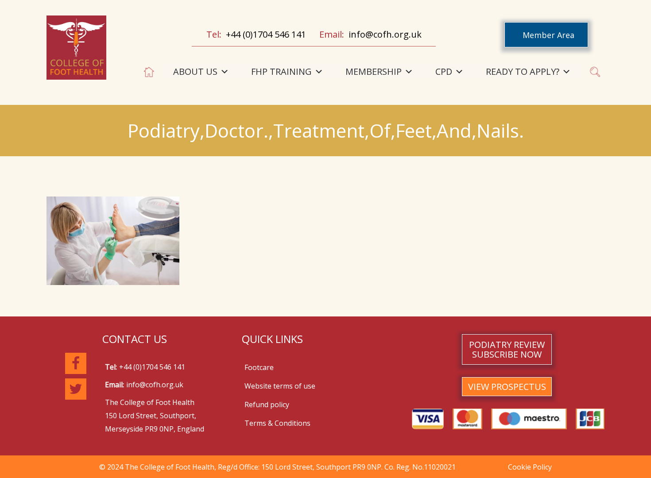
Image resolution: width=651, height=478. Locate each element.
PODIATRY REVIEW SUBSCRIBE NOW (507, 349)
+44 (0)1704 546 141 (266, 34)
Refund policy (266, 404)
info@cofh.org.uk (385, 34)
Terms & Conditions (277, 423)
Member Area (548, 35)
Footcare (259, 367)
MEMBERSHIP (373, 71)
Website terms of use (279, 386)
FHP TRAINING (281, 71)
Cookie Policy (530, 467)
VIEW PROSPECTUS (507, 387)
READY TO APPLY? (522, 71)
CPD (443, 71)
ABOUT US (195, 71)
